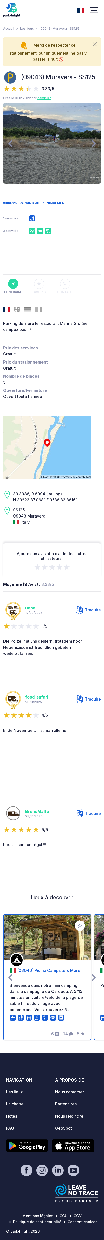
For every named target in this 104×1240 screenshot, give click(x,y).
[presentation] (10, 143)
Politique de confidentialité (37, 1222)
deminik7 (44, 98)
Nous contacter (69, 1091)
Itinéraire (13, 292)
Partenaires (66, 1103)
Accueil (8, 28)
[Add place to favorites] (80, 926)
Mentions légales (37, 1215)
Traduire (93, 609)
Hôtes (11, 1116)
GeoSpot (63, 1128)
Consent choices (82, 1222)
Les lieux (27, 28)
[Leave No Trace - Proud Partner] (76, 1193)
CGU (63, 1215)
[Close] (95, 44)
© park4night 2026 (23, 1231)
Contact (65, 292)
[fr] (81, 10)
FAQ (10, 1128)
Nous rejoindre (69, 1116)
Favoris (39, 292)
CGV (78, 1215)
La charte (15, 1103)
